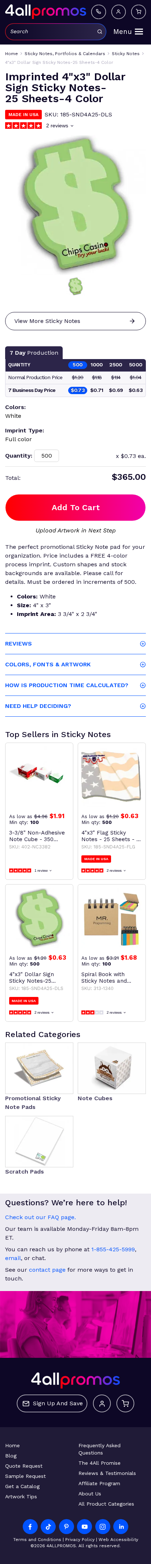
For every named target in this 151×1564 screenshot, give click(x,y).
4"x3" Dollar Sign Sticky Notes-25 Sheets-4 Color (31, 977)
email (13, 1258)
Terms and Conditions (37, 1539)
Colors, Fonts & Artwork (48, 664)
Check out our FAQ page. (40, 1217)
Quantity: (18, 455)
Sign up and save (58, 1403)
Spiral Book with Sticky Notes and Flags (104, 977)
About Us (89, 1493)
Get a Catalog (22, 1486)
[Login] (118, 12)
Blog (10, 1456)
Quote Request (24, 1466)
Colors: (15, 407)
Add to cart (76, 507)
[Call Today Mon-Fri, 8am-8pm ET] (98, 12)
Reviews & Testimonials (107, 1473)
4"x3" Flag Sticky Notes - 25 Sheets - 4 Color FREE (110, 836)
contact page (47, 1269)
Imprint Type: (24, 430)
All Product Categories (106, 1504)
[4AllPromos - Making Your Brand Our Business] (45, 11)
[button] (75, 286)
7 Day (34, 352)
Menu (122, 32)
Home (12, 1445)
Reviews (18, 643)
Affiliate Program (99, 1483)
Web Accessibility (118, 1539)
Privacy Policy (80, 1539)
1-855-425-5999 (113, 1249)
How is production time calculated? (66, 685)
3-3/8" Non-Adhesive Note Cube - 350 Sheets (37, 836)
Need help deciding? (38, 705)
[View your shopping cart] (138, 12)
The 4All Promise (99, 1463)
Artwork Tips (21, 1496)
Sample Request (25, 1476)
